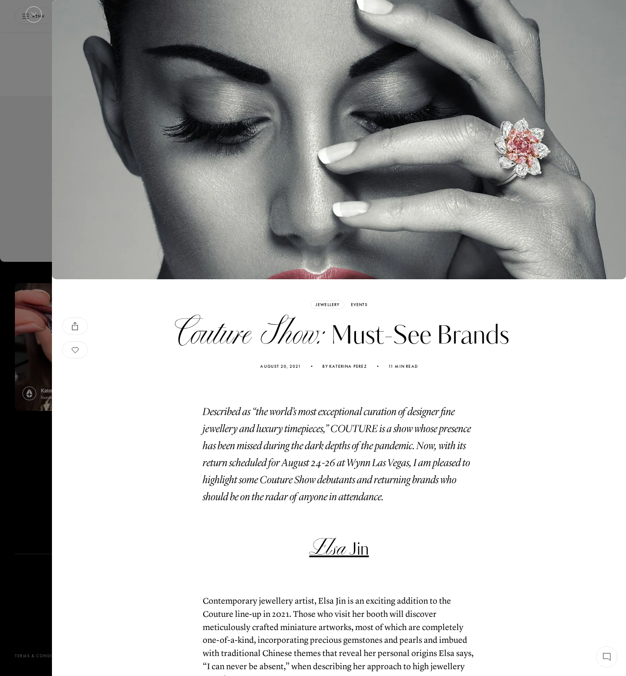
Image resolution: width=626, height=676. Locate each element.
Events (359, 304)
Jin (339, 550)
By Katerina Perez (344, 366)
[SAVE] (75, 349)
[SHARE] (75, 326)
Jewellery (328, 304)
